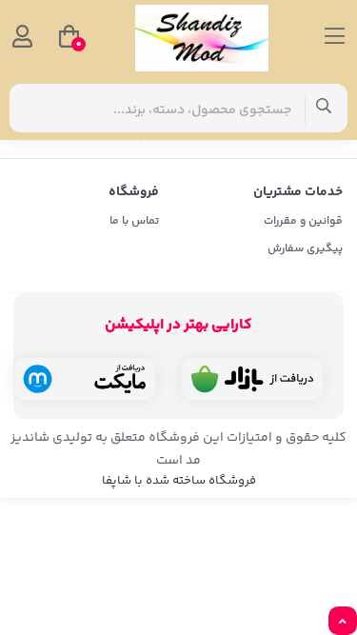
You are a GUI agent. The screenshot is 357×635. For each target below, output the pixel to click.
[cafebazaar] (252, 379)
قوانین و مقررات (303, 221)
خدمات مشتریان (298, 192)
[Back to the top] (342, 621)
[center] (324, 108)
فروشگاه (134, 192)
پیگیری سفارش (305, 249)
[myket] (84, 379)
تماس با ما (134, 221)
